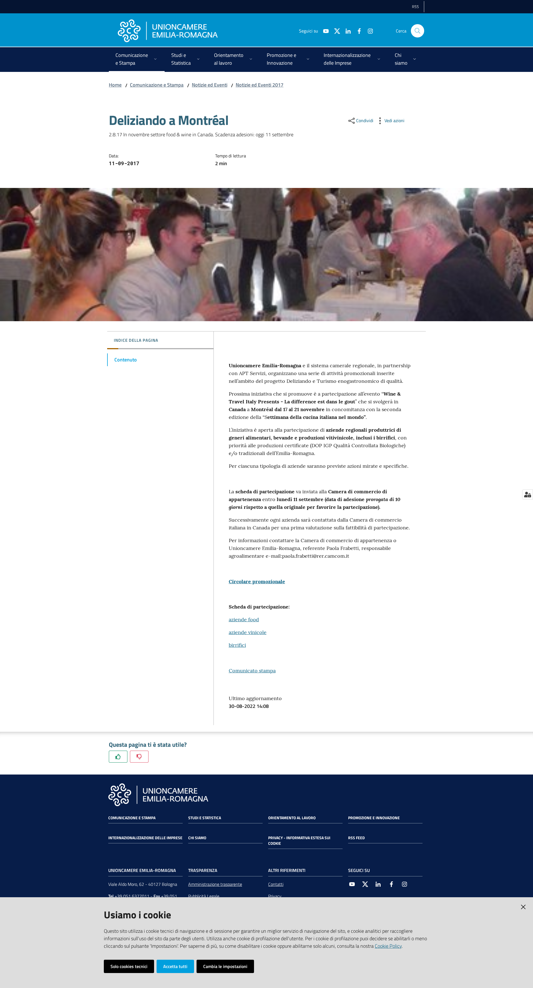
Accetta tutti (175, 966)
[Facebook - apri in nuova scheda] (357, 30)
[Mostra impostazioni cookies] (527, 494)
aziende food (244, 619)
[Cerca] (417, 30)
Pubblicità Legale (203, 896)
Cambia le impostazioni (225, 966)
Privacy (274, 896)
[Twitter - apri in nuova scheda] (334, 30)
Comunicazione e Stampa (156, 85)
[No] (139, 757)
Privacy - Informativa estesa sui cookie (299, 840)
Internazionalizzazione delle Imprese (145, 838)
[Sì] (118, 757)
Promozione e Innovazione (374, 818)
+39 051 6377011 (132, 896)
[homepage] (168, 30)
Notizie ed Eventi (209, 85)
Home (115, 85)
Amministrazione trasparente (215, 884)
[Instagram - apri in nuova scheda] (368, 30)
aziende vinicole (247, 632)
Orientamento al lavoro (292, 818)
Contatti (275, 884)
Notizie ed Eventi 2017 (259, 85)
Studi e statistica (204, 818)
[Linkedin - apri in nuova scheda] (345, 30)
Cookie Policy (388, 946)
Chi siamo (197, 838)
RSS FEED (356, 838)
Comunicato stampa (252, 670)
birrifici (237, 645)
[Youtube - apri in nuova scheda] (323, 30)
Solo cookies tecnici (128, 966)
